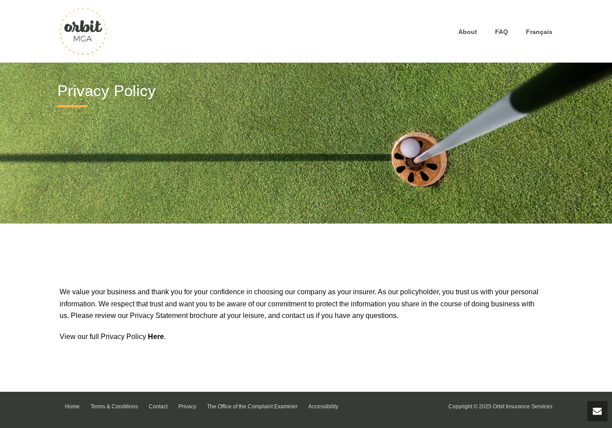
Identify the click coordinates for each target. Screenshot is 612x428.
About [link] (467, 31)
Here (156, 336)
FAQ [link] (501, 31)
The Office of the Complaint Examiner (252, 406)
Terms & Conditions (114, 406)
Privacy (187, 406)
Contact (158, 406)
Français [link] (539, 31)
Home (72, 406)
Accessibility (323, 406)
